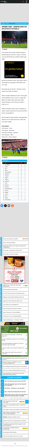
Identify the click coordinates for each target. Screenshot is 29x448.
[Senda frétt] (9, 205)
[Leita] (23, 1)
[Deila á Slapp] (12, 205)
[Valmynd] (26, 1)
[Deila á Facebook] (2, 205)
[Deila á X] (5, 205)
